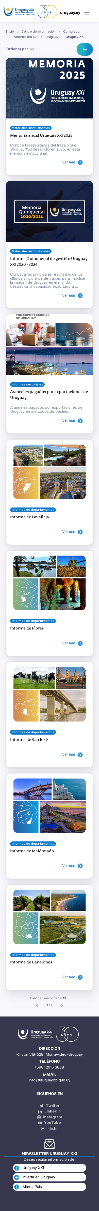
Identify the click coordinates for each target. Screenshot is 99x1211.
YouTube (52, 1122)
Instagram (52, 1117)
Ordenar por (17, 49)
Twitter (52, 1105)
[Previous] (36, 1005)
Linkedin (52, 1111)
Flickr (51, 1128)
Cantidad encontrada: (48, 998)
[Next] (62, 1005)
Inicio (10, 31)
